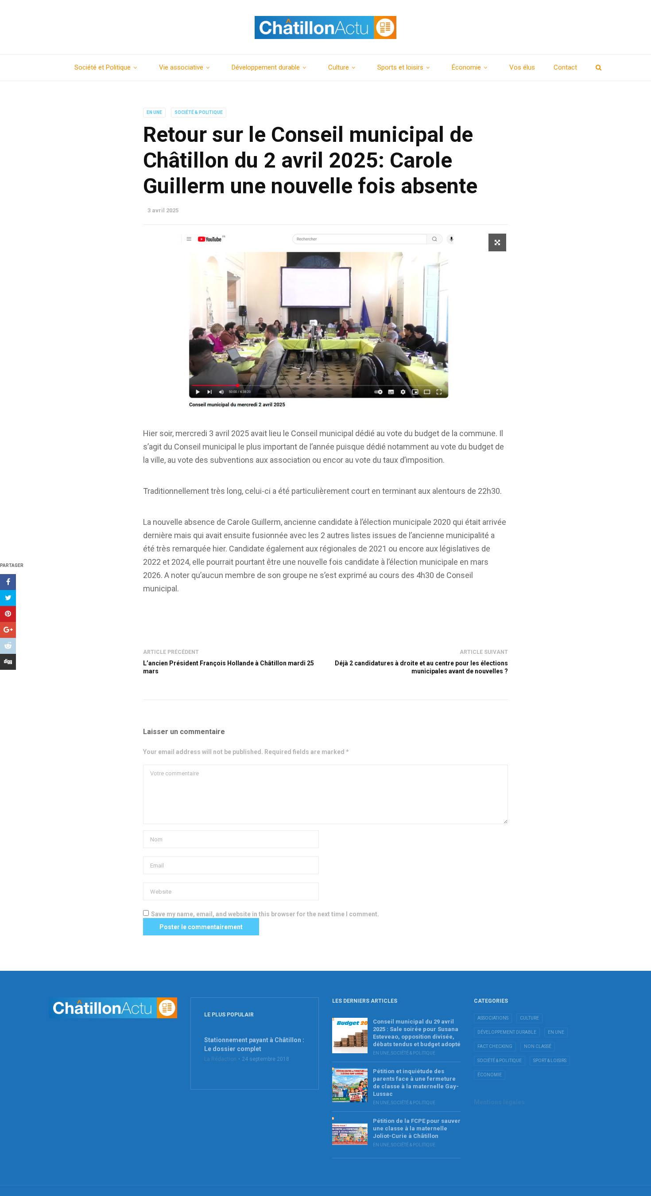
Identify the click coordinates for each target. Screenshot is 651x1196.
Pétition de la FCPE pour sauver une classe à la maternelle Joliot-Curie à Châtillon (417, 1128)
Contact (565, 67)
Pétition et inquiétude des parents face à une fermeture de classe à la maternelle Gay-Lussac (416, 1082)
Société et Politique (102, 67)
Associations (492, 1018)
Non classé (537, 1046)
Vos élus (522, 67)
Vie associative (181, 67)
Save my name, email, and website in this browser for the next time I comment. (265, 914)
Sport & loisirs (549, 1060)
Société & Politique (198, 112)
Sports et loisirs (400, 67)
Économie (466, 67)
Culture (338, 67)
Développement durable (266, 67)
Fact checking (494, 1046)
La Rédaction (220, 1059)
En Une (154, 112)
